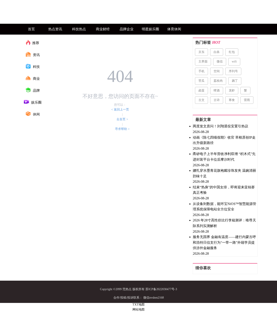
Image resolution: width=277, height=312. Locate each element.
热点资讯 (55, 29)
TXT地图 (138, 304)
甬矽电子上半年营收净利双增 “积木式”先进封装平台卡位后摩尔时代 (224, 156)
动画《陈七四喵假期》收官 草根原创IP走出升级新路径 (224, 140)
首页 (31, 29)
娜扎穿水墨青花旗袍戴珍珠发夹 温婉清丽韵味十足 (224, 173)
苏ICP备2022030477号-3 (161, 289)
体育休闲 (174, 29)
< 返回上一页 (120, 109)
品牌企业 (127, 29)
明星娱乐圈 (150, 29)
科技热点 (79, 29)
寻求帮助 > (122, 129)
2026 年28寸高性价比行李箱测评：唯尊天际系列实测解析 (224, 223)
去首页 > (122, 119)
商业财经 (103, 29)
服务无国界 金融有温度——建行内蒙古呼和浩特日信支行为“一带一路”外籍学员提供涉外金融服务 (224, 242)
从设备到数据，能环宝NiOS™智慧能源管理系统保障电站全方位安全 (224, 206)
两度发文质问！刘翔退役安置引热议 (220, 126)
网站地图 (138, 309)
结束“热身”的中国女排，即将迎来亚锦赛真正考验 (224, 190)
